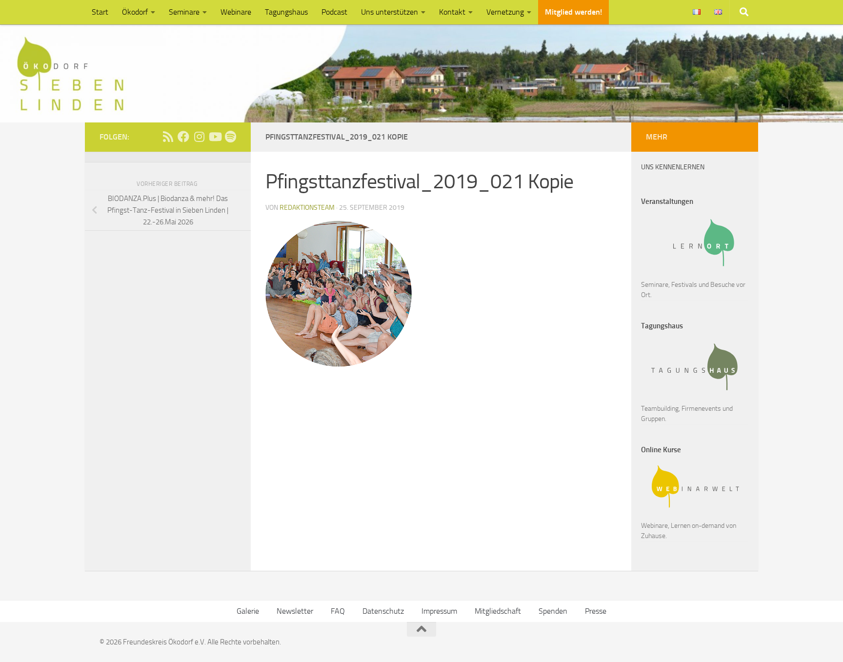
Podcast (334, 12)
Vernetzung (505, 12)
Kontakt (452, 12)
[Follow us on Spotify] (230, 136)
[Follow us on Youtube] (215, 136)
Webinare (236, 12)
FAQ (338, 611)
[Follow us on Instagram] (199, 136)
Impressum (439, 611)
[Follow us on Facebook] (183, 136)
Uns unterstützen (389, 12)
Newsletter (295, 611)
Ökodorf (135, 12)
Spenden (553, 611)
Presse (595, 611)
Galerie (248, 611)
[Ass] (168, 136)
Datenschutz (383, 611)
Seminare (184, 12)
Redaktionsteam (307, 207)
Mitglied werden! (573, 12)
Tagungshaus (286, 12)
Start (100, 12)
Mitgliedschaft (498, 611)
